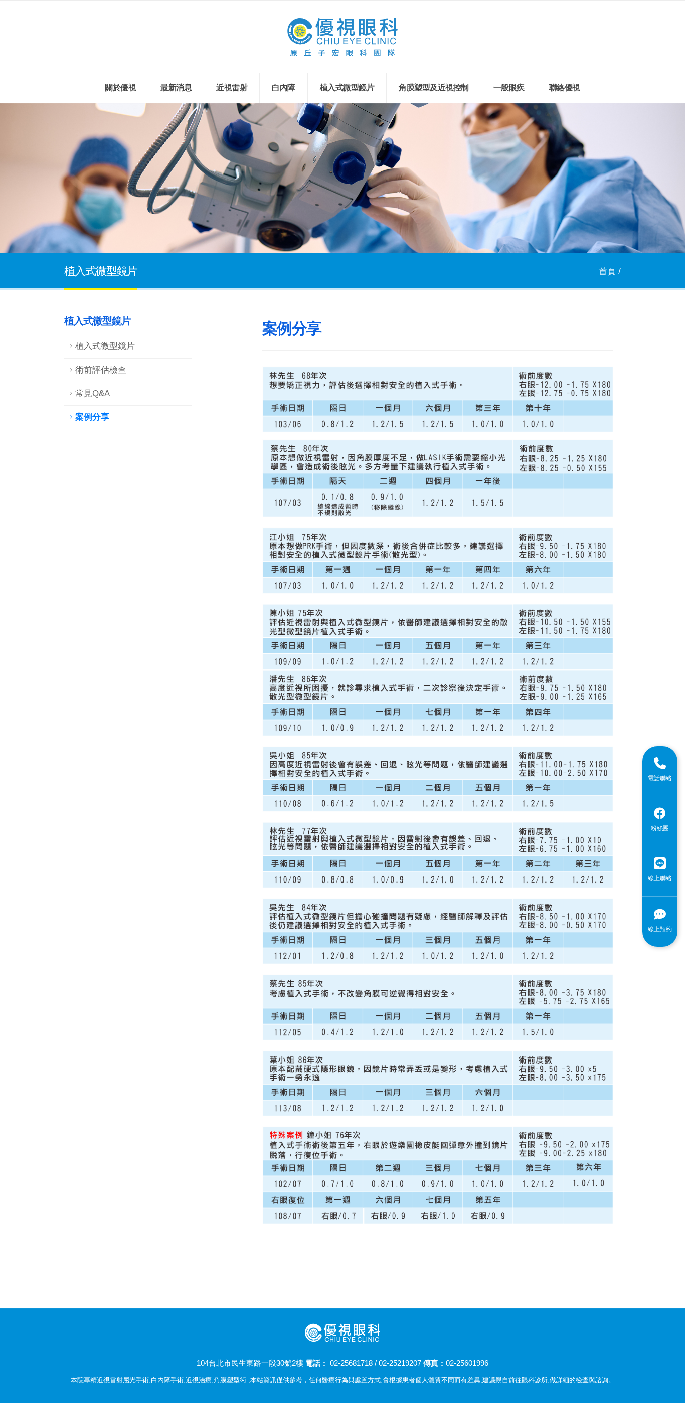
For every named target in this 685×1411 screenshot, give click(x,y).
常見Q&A (92, 393)
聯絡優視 (564, 87)
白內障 (283, 87)
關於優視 (120, 87)
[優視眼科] (342, 36)
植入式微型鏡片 (347, 87)
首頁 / (610, 271)
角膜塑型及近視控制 (434, 87)
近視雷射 (231, 87)
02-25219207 (400, 1363)
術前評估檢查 (100, 370)
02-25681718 (351, 1363)
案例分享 (92, 417)
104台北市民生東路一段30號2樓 (250, 1363)
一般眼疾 (509, 87)
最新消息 (176, 87)
